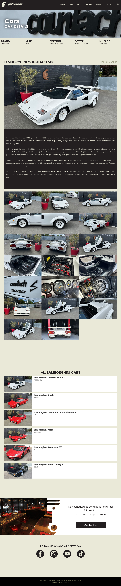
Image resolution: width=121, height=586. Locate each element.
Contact (108, 4)
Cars (71, 4)
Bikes (79, 4)
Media (98, 4)
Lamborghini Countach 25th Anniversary (55, 412)
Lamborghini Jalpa (44, 429)
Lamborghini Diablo (44, 395)
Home (62, 4)
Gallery (89, 4)
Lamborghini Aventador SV (48, 447)
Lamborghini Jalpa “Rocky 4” (49, 464)
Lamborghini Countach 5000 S (49, 377)
